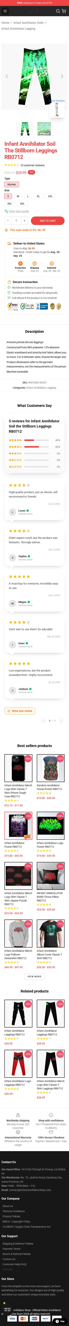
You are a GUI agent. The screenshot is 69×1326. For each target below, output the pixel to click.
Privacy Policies (11, 1216)
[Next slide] (62, 76)
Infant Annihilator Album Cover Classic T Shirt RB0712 (49, 954)
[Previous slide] (7, 76)
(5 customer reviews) (33, 165)
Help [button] (62, 1321)
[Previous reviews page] (43, 720)
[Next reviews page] (61, 720)
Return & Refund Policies (17, 1253)
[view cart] (64, 11)
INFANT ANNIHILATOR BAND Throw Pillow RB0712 (50, 897)
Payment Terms (11, 1248)
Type (7, 178)
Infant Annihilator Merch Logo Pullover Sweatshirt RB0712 (18, 954)
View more (34, 976)
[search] (58, 11)
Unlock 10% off (7, 1310)
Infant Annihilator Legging (18, 28)
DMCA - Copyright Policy (16, 1221)
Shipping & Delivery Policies (18, 1243)
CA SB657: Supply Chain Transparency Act (27, 1226)
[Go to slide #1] (25, 128)
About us (8, 1206)
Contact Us (9, 1259)
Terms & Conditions (14, 1211)
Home (5, 23)
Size (6, 190)
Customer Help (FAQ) (15, 1264)
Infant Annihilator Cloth (28, 23)
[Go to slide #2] (44, 128)
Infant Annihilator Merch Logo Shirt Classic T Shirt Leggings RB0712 (51, 1085)
